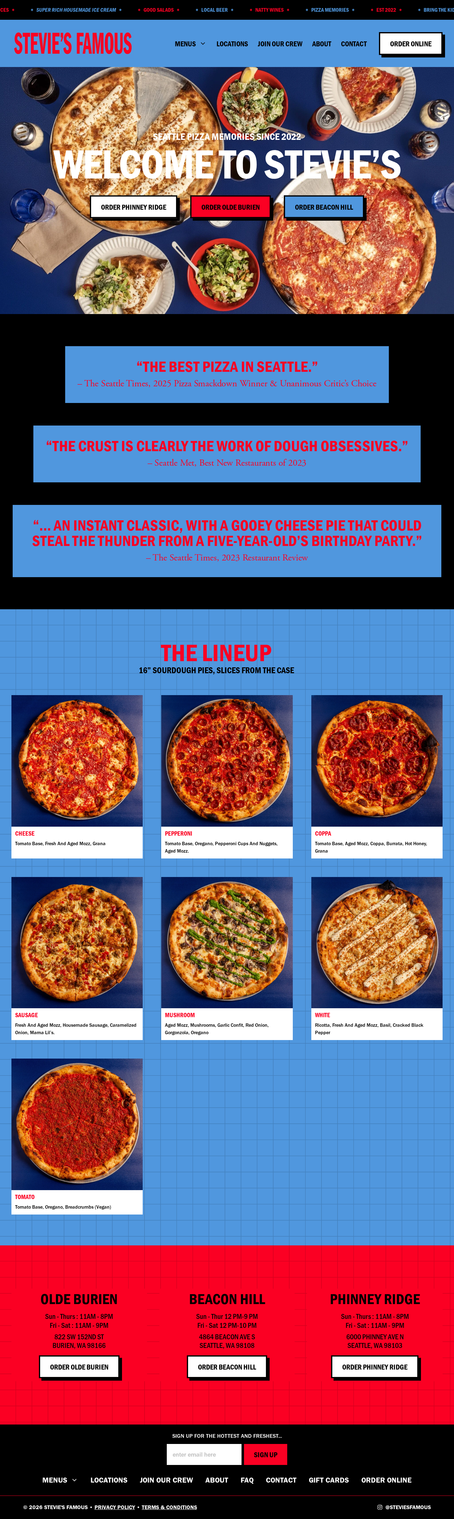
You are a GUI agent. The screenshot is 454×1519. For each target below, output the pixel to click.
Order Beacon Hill (324, 206)
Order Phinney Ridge (133, 206)
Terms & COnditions (169, 1507)
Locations (232, 43)
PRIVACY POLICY (115, 1507)
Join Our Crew (280, 43)
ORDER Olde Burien (79, 1366)
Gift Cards (329, 1479)
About (321, 43)
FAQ (247, 1479)
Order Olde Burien (230, 206)
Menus (54, 1479)
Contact (354, 43)
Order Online (410, 43)
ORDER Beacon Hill (227, 1366)
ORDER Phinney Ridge (374, 1366)
